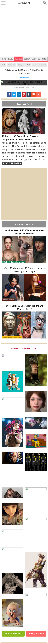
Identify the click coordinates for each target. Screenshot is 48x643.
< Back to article (24, 78)
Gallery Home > (36, 633)
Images (18, 59)
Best (3, 65)
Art (34, 59)
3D (39, 59)
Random (11, 65)
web (24, 3)
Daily (10, 59)
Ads (34, 65)
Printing (42, 65)
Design (27, 59)
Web (28, 65)
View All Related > (13, 633)
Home (3, 59)
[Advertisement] (24, 31)
